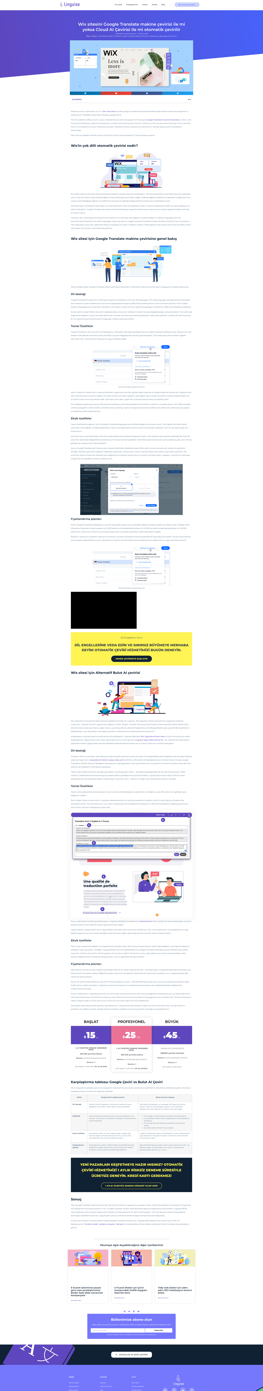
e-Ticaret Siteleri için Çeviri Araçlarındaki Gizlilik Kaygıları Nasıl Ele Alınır (130, 1290)
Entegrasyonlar (132, 5)
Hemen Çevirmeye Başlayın (131, 659)
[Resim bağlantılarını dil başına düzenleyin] (159, 892)
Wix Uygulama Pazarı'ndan (153, 736)
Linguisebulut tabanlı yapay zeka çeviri (106, 760)
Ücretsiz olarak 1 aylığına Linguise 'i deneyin (104, 1224)
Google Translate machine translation (163, 120)
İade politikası (74, 1386)
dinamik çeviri (146, 921)
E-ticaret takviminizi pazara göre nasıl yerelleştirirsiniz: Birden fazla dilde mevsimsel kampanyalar (87, 1291)
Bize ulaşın (135, 1383)
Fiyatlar (145, 5)
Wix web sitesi (109, 111)
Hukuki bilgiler (74, 1383)
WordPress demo (138, 1386)
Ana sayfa (118, 5)
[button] (85, 93)
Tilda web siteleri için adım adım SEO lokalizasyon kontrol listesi (175, 1290)
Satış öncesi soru (106, 1386)
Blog (163, 5)
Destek (154, 5)
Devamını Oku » (76, 1300)
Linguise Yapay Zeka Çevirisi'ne (149, 740)
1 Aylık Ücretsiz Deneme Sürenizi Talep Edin (131, 1186)
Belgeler (103, 1383)
